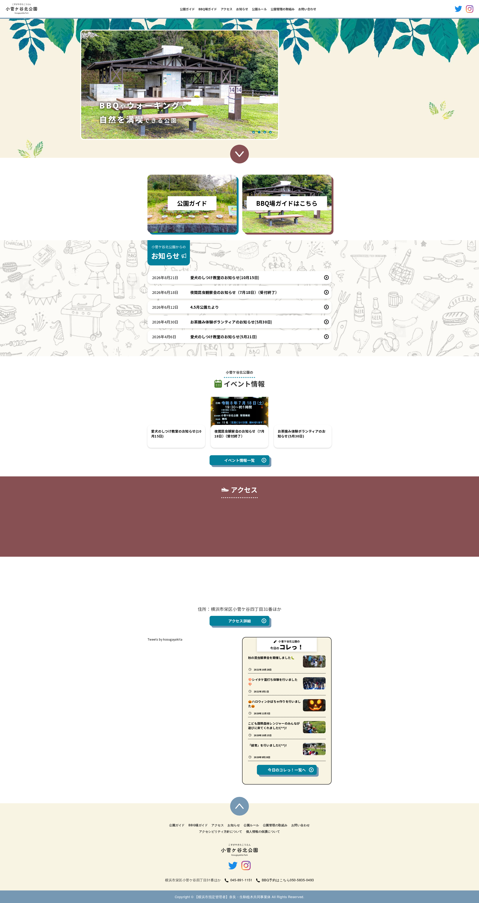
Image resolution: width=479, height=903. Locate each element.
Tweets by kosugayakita (164, 639)
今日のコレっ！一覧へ (287, 770)
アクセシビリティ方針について (220, 831)
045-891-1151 (241, 879)
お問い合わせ (307, 9)
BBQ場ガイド (208, 9)
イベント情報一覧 (239, 460)
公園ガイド (187, 9)
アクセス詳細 (239, 621)
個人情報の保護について (263, 831)
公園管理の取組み (283, 9)
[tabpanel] (179, 85)
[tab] (253, 132)
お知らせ (242, 9)
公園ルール (259, 9)
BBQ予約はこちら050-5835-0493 (288, 879)
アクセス (226, 9)
